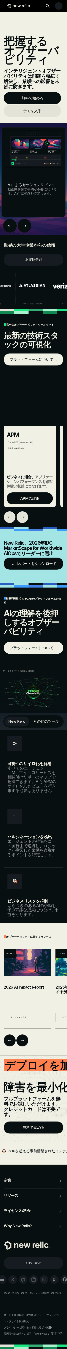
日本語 (59, 1333)
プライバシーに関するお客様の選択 (24, 1327)
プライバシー (53, 1315)
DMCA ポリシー (35, 1315)
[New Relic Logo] (18, 6)
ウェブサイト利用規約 (16, 1321)
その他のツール (46, 721)
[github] (23, 1279)
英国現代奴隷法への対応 (17, 1333)
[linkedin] (33, 1279)
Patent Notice (41, 1333)
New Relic (16, 721)
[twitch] (54, 1279)
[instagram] (43, 1279)
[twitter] (12, 1279)
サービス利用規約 (14, 1315)
